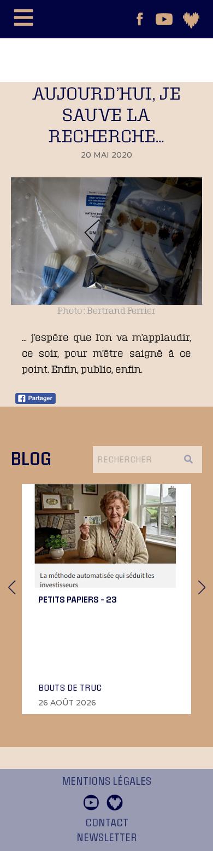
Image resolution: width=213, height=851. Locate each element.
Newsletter (106, 838)
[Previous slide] (11, 587)
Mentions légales (106, 781)
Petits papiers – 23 (77, 599)
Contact (106, 823)
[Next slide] (201, 587)
